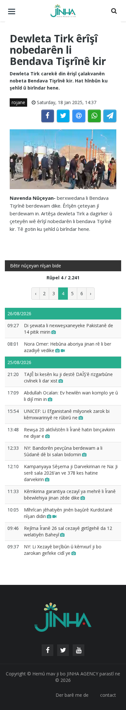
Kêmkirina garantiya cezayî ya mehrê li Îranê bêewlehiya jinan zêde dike (70, 494)
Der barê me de (72, 695)
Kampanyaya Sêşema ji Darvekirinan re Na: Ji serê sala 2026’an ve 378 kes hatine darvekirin (71, 472)
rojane (18, 102)
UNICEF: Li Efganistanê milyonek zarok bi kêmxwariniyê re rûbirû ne (67, 414)
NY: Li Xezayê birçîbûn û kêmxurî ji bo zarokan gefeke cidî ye (62, 549)
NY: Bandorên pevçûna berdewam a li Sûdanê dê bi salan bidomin (63, 451)
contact (108, 695)
